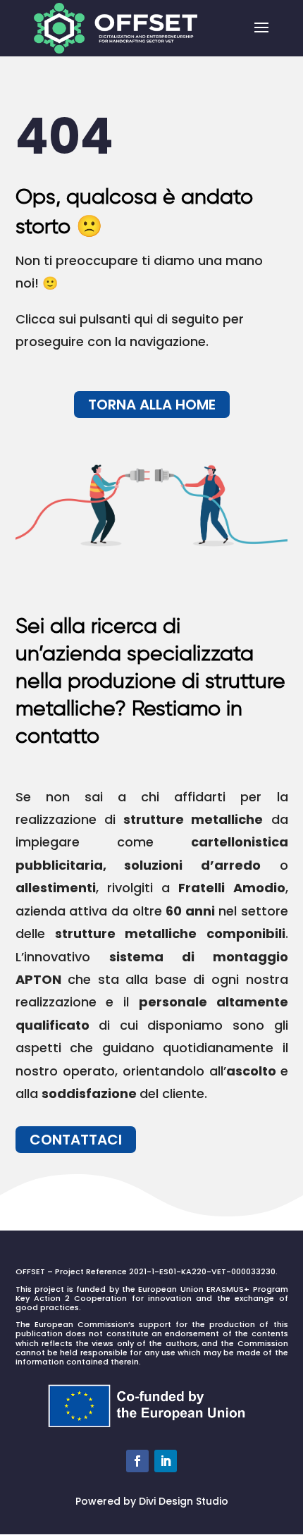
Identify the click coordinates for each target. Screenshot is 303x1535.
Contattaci (76, 1139)
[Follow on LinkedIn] (165, 1461)
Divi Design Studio (183, 1501)
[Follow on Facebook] (137, 1461)
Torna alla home (152, 404)
